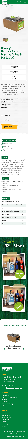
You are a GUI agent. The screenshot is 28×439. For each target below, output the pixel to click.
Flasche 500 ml (14, 77)
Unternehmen (6, 395)
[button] (4, 349)
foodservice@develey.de (14, 388)
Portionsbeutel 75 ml (14, 72)
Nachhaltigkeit (6, 424)
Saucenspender (6, 417)
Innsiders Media (18, 436)
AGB (3, 406)
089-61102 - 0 (8, 386)
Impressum (5, 399)
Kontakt (4, 426)
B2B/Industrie (6, 419)
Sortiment (5, 413)
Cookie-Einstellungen (8, 404)
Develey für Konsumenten (9, 397)
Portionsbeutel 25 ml (14, 66)
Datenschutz (5, 401)
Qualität (4, 422)
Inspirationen (6, 415)
